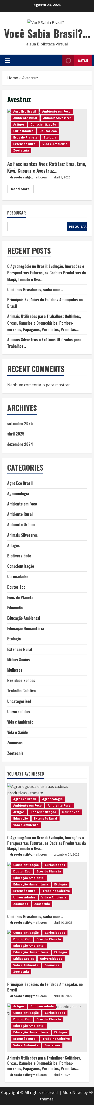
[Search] (57, 60)
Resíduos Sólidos (21, 680)
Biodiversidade (19, 556)
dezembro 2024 (20, 444)
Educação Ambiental (23, 618)
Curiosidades (23, 131)
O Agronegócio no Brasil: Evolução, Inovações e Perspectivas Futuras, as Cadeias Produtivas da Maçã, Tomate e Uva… (46, 272)
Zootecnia (21, 150)
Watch (83, 60)
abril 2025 (15, 434)
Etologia (50, 137)
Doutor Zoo (48, 131)
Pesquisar (16, 213)
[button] (7, 61)
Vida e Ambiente (54, 144)
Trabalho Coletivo (21, 691)
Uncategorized (19, 701)
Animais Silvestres (57, 118)
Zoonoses (15, 742)
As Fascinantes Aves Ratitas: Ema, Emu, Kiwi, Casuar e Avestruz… (46, 167)
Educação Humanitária (25, 628)
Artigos (19, 124)
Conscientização (43, 124)
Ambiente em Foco (56, 111)
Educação (15, 608)
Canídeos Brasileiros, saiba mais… (35, 289)
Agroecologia (18, 493)
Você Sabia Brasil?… (47, 33)
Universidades (18, 711)
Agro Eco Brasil (24, 111)
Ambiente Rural (25, 118)
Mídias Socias (18, 660)
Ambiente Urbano (21, 524)
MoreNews (72, 1092)
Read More (22, 189)
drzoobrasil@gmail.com (28, 177)
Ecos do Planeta (25, 137)
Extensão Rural (24, 144)
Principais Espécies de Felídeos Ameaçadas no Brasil (45, 986)
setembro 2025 (20, 423)
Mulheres (14, 670)
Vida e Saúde (17, 732)
